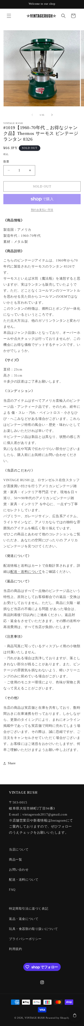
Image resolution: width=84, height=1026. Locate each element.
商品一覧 (15, 859)
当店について (19, 849)
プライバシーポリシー (25, 939)
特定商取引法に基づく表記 (28, 908)
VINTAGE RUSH (35, 1017)
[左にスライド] (32, 115)
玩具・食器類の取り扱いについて (33, 929)
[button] (9, 16)
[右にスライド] (52, 115)
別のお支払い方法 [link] (42, 209)
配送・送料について (26, 571)
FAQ (12, 889)
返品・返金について (23, 919)
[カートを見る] (74, 1016)
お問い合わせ (19, 869)
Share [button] (12, 763)
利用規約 (15, 949)
